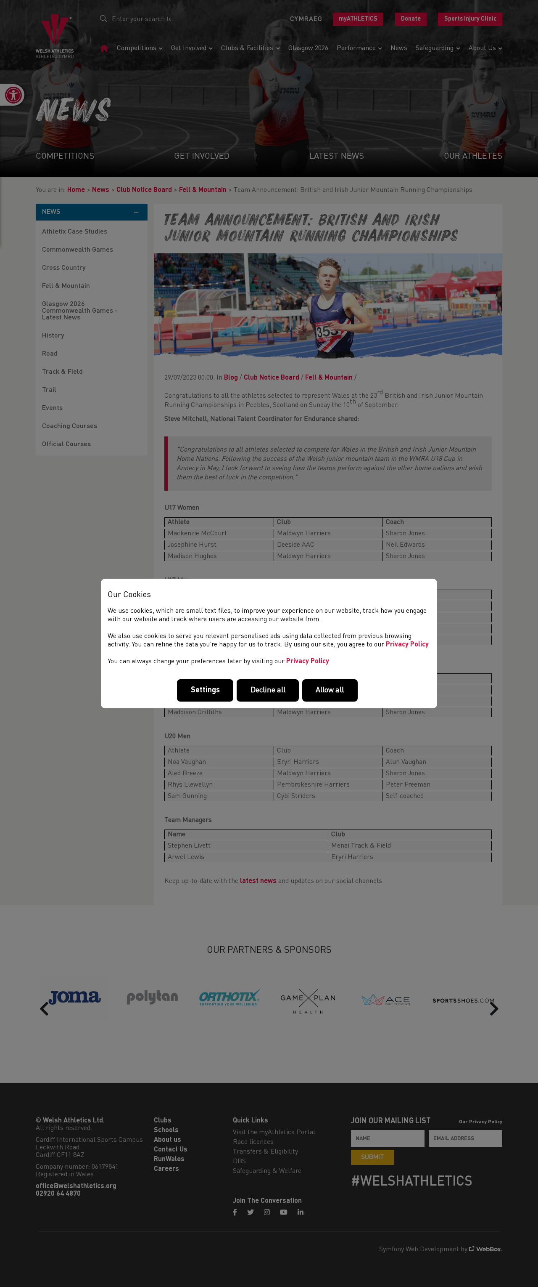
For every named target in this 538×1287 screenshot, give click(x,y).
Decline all (268, 690)
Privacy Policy (407, 644)
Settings (205, 690)
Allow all (330, 690)
